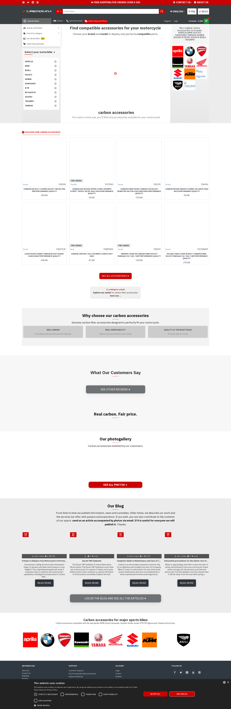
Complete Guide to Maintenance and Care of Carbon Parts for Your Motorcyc (139, 561)
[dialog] (115, 694)
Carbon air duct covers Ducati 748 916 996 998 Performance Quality (44, 190)
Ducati (25, 184)
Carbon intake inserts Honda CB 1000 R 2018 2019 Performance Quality (186, 190)
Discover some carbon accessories (42, 132)
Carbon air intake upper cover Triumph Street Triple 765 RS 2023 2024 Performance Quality (91, 191)
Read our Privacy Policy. (48, 690)
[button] (86, 705)
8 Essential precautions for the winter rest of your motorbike (186, 561)
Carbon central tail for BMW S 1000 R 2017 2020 (92, 255)
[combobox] (224, 682)
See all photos (114, 484)
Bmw (72, 249)
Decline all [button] (182, 694)
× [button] (228, 682)
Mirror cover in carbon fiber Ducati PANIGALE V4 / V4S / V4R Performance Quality (139, 255)
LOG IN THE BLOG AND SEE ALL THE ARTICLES (114, 598)
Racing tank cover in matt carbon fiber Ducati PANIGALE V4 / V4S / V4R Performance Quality (187, 256)
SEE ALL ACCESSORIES (114, 275)
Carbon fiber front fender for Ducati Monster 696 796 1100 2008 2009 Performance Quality (139, 191)
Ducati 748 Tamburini (91, 561)
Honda (168, 184)
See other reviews (114, 389)
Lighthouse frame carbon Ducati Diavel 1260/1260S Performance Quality (44, 255)
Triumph (73, 184)
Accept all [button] (155, 694)
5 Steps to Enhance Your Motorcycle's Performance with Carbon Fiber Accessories (44, 561)
